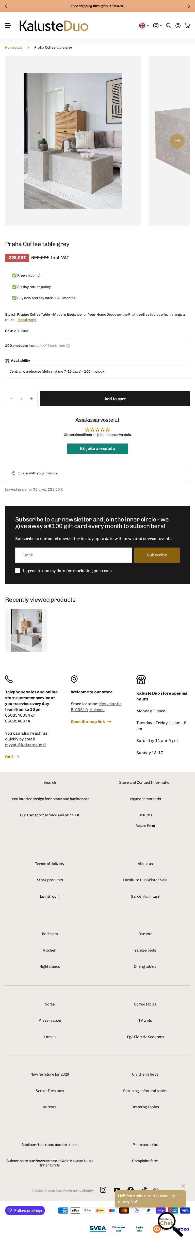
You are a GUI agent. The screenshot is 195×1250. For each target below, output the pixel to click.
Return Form (145, 826)
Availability (20, 360)
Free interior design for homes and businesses (49, 799)
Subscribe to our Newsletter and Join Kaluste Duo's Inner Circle (49, 1163)
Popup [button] (68, 345)
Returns (145, 815)
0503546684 (17, 715)
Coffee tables (145, 1004)
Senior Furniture (50, 1090)
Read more (27, 320)
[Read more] (157, 25)
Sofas (50, 1004)
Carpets (145, 934)
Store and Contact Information (145, 782)
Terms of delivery (49, 863)
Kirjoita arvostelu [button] (97, 448)
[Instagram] (103, 1190)
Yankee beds (145, 950)
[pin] (97, 679)
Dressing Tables (145, 1107)
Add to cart (115, 398)
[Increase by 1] (31, 398)
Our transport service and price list (49, 815)
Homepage (14, 47)
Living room (50, 896)
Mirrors (50, 1107)
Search (49, 782)
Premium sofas (145, 1144)
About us (145, 863)
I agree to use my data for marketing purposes (67, 570)
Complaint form (145, 1161)
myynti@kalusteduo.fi (25, 744)
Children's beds (145, 1074)
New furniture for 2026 (49, 1074)
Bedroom (50, 934)
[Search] (168, 25)
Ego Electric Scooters (145, 1037)
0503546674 (17, 721)
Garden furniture (145, 896)
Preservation (50, 1020)
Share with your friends (37, 473)
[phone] (32, 679)
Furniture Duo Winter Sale (145, 880)
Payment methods (145, 799)
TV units (145, 1020)
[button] (6, 6)
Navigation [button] (8, 25)
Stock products (50, 880)
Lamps (50, 1037)
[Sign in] (178, 25)
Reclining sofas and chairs (145, 1090)
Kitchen (49, 950)
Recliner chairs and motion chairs (49, 1144)
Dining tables (145, 966)
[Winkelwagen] (187, 25)
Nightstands (49, 966)
